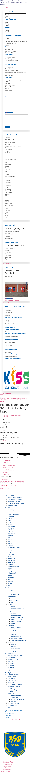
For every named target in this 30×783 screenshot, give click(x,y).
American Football (13, 511)
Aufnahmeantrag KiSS (14, 686)
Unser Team (11, 682)
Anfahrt (12, 602)
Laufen (10, 556)
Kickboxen (10, 545)
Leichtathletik (11, 558)
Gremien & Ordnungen (14, 610)
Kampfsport (11, 665)
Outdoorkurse (11, 562)
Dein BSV (5, 8)
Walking (10, 583)
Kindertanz (11, 549)
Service (10, 633)
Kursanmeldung (12, 657)
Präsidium (13, 613)
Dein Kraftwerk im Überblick (15, 655)
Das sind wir (11, 589)
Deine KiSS (6, 302)
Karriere (10, 604)
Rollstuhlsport (11, 570)
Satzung (12, 623)
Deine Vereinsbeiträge (14, 501)
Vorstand (12, 612)
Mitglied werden (7, 393)
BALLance (10, 518)
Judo (9, 541)
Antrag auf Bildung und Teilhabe (16, 503)
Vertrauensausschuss (16, 619)
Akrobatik (10, 509)
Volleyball (10, 581)
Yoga (9, 585)
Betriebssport (6, 392)
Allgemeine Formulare (16, 638)
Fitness (10, 524)
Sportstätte (11, 692)
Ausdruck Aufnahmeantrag (15, 499)
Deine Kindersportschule (12, 674)
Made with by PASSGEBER (8, 485)
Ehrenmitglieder (14, 594)
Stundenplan (11, 678)
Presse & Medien (15, 648)
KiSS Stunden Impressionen (18, 699)
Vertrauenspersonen (16, 621)
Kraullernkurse (12, 553)
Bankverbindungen (15, 636)
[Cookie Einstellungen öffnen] (10, 782)
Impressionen (11, 693)
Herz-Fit (10, 537)
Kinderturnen (11, 551)
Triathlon (10, 579)
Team (12, 598)
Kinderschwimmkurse (14, 547)
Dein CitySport (7, 263)
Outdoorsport (11, 671)
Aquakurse (11, 513)
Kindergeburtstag (12, 705)
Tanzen (10, 575)
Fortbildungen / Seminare (17, 608)
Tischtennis (11, 577)
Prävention (11, 625)
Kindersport (11, 667)
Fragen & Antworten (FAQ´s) (18, 640)
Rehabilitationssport (13, 566)
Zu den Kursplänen (13, 659)
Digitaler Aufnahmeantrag (15, 497)
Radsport (10, 564)
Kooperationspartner (16, 650)
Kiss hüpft (13, 701)
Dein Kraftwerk (7, 221)
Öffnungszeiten (14, 600)
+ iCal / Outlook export (9, 417)
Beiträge (10, 688)
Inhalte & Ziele (12, 676)
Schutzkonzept (14, 629)
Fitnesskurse (11, 663)
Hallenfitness (11, 534)
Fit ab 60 (10, 661)
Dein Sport (6, 131)
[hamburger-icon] (1, 6)
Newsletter (13, 634)
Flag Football (11, 526)
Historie (12, 591)
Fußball (10, 530)
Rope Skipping (12, 572)
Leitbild (12, 593)
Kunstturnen (11, 554)
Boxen (9, 520)
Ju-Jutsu (10, 543)
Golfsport (10, 532)
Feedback (13, 631)
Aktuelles (13, 644)
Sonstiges (10, 642)
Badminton (11, 516)
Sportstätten (13, 646)
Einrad (9, 522)
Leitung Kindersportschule (15, 690)
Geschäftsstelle (12, 596)
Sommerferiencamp (13, 703)
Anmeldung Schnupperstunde (16, 684)
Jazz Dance (11, 539)
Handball (5, 441)
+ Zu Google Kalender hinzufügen (12, 415)
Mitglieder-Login (12, 505)
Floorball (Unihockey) (14, 528)
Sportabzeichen (12, 574)
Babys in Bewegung (13, 514)
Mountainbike (11, 560)
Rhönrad (10, 568)
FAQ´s (9, 707)
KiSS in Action (12, 680)
